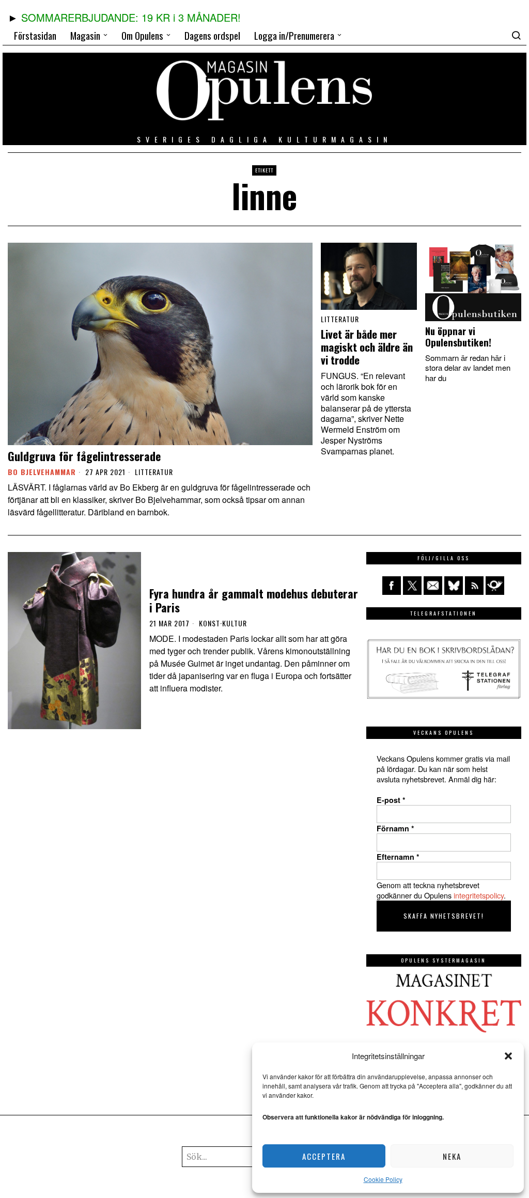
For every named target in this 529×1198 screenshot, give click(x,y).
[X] (412, 585)
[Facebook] (391, 585)
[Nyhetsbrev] (495, 585)
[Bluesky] (453, 585)
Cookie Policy (383, 1179)
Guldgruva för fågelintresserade (84, 456)
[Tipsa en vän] (433, 585)
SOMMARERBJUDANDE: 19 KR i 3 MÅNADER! (131, 17)
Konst (209, 623)
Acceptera (324, 1156)
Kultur (234, 623)
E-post (391, 800)
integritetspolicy (479, 895)
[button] (508, 1056)
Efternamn (398, 857)
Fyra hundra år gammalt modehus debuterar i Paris (253, 600)
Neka (452, 1156)
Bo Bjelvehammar (42, 471)
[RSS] (474, 585)
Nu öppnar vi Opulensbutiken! (458, 336)
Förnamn (395, 828)
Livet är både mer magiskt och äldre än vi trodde (367, 347)
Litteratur (154, 472)
